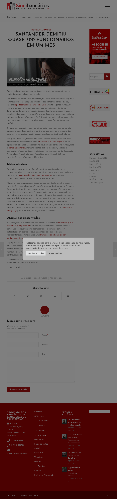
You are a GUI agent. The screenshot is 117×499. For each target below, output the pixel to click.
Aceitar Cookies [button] (55, 253)
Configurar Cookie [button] (36, 253)
